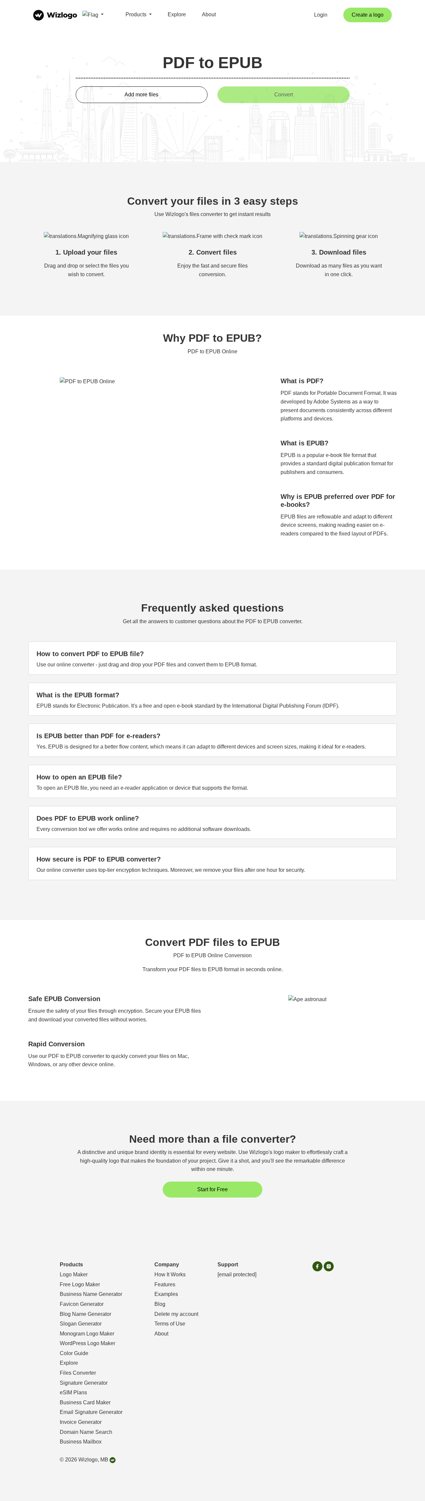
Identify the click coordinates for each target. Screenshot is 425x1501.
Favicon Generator (82, 1304)
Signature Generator (84, 1383)
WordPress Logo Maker (87, 1343)
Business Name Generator (91, 1294)
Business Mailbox (81, 1441)
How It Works (170, 1274)
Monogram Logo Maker (87, 1333)
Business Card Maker (85, 1402)
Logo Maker (74, 1274)
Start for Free (212, 1189)
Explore (177, 14)
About (209, 14)
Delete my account (176, 1314)
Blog (159, 1304)
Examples (166, 1294)
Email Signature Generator (91, 1412)
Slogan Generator (81, 1324)
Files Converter (78, 1373)
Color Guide (74, 1353)
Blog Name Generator (85, 1314)
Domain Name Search (86, 1432)
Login (320, 15)
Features (164, 1284)
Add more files (141, 94)
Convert (283, 94)
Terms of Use (169, 1324)
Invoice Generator (81, 1422)
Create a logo (367, 15)
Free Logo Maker (80, 1284)
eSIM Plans (73, 1392)
